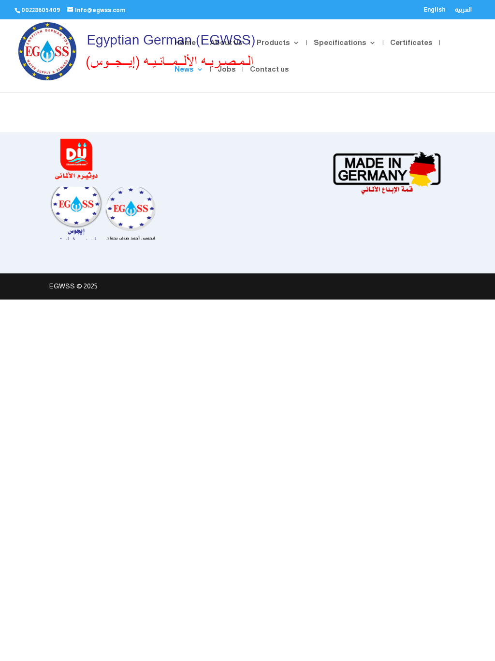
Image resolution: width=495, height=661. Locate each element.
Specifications (340, 42)
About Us (226, 42)
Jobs (227, 69)
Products (273, 42)
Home (185, 42)
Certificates (411, 42)
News (184, 69)
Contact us (269, 69)
